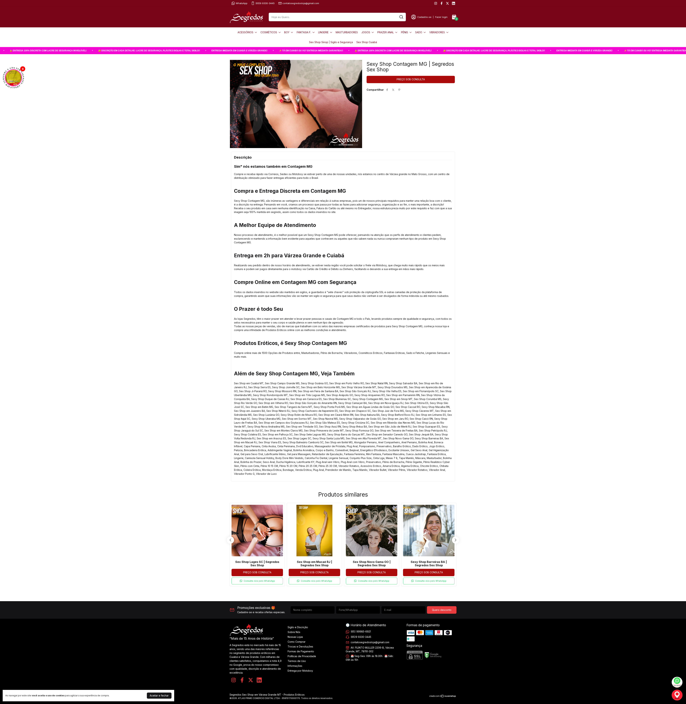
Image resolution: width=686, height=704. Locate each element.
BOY (286, 32)
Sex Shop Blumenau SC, (337, 399)
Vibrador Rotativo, (349, 465)
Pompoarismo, (368, 446)
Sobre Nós (294, 632)
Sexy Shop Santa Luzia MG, (329, 438)
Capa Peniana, (253, 446)
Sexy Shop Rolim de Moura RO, (299, 414)
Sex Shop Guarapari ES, (427, 426)
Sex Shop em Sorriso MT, (297, 418)
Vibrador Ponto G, (245, 473)
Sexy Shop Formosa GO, (360, 430)
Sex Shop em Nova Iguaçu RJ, (386, 402)
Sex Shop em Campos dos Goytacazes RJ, (284, 422)
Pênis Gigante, (414, 461)
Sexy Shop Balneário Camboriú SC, (304, 442)
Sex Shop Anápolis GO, (340, 395)
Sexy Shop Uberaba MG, (267, 418)
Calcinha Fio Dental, (317, 458)
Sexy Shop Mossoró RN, (283, 391)
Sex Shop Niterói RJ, (279, 410)
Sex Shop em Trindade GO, (302, 426)
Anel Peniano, (409, 442)
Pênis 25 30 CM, (328, 465)
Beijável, (355, 450)
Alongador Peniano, (366, 442)
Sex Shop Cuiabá (366, 42)
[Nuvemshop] (442, 696)
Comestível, (342, 450)
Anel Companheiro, (389, 442)
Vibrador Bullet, (378, 469)
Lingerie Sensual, (339, 458)
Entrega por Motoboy (300, 670)
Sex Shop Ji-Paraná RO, (253, 391)
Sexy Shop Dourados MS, (393, 387)
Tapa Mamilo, (407, 458)
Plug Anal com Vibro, (353, 461)
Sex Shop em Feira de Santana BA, (319, 391)
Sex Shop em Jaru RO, (396, 418)
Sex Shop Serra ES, (260, 387)
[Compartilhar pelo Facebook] (387, 90)
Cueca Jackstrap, (416, 454)
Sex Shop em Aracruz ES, (272, 438)
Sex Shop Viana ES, (271, 442)
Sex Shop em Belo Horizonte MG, (321, 387)
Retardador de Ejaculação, (328, 454)
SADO (418, 32)
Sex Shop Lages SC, (300, 438)
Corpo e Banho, (325, 450)
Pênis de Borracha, (394, 461)
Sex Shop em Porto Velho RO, (347, 383)
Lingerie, (239, 458)
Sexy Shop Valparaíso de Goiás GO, (360, 418)
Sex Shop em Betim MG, (260, 406)
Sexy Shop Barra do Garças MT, (346, 434)
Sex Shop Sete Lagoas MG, (310, 434)
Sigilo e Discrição (298, 627)
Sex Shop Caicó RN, (422, 418)
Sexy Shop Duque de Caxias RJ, (270, 399)
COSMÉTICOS (268, 32)
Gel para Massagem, (299, 454)
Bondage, (289, 469)
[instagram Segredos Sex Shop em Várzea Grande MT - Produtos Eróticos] (436, 3)
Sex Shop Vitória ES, (417, 402)
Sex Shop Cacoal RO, (409, 406)
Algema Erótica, (410, 465)
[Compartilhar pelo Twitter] (393, 90)
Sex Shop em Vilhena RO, (274, 402)
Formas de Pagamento (301, 651)
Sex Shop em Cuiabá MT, (249, 383)
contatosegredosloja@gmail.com (300, 3)
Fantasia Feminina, (355, 454)
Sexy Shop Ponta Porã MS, (330, 406)
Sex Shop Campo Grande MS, (283, 383)
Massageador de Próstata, (331, 446)
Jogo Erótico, (437, 446)
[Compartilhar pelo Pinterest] (399, 90)
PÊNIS (404, 32)
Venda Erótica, (304, 469)
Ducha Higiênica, (286, 461)
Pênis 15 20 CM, (289, 465)
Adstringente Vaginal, (280, 450)
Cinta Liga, (379, 458)
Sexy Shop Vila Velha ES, (387, 391)
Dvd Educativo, (305, 446)
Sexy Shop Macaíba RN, (436, 406)
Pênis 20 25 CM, (309, 465)
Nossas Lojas (295, 636)
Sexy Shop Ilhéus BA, (355, 426)
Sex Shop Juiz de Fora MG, (388, 410)
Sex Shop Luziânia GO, (267, 414)
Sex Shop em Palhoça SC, (278, 434)
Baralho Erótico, (402, 446)
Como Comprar (296, 641)
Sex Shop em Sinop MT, (399, 399)
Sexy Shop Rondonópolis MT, (271, 395)
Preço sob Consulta (257, 572)
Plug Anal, (353, 446)
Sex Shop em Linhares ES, (431, 414)
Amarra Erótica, (392, 465)
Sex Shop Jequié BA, (422, 434)
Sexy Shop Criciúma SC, (356, 422)
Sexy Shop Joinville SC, (286, 387)
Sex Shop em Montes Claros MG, (284, 430)
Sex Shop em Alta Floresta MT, (364, 438)
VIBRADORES (437, 32)
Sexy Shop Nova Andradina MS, (266, 426)
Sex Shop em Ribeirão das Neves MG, (394, 422)
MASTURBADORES (347, 32)
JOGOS (365, 32)
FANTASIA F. (304, 32)
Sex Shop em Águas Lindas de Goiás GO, (371, 406)
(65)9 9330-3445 (265, 3)
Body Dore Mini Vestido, (290, 458)
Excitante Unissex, (400, 450)
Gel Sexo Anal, (420, 450)
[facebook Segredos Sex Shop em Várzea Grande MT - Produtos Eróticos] (441, 3)
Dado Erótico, (420, 446)
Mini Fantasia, (374, 454)
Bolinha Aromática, (304, 450)
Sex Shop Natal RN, (377, 383)
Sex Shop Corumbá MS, (428, 399)
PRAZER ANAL (385, 32)
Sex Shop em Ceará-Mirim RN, (336, 414)
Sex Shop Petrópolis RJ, (433, 430)
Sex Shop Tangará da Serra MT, (294, 406)
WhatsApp (241, 3)
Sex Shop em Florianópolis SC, (421, 391)
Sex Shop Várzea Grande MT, (359, 387)
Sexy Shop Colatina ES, (248, 434)
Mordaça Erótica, (272, 469)
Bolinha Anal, (426, 442)
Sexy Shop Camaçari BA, (353, 402)
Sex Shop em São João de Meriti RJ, (390, 426)
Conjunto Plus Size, (361, 458)
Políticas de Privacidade (302, 656)
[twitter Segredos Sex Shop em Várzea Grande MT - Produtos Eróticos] (447, 3)
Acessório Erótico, (372, 465)
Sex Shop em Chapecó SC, (355, 410)
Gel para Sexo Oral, (252, 454)
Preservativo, (385, 446)
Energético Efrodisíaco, (374, 450)
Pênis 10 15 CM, (270, 465)
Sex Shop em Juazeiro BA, (250, 410)
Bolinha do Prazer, (251, 461)
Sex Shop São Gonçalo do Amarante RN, (313, 402)
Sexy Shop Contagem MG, (368, 399)
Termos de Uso (297, 661)
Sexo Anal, (269, 461)
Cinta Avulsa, (269, 446)
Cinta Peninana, (286, 446)
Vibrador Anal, (437, 469)
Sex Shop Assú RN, (330, 426)
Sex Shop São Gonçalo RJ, (356, 391)
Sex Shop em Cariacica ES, (306, 399)
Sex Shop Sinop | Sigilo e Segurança (331, 42)
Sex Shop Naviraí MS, (326, 418)
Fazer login (441, 17)
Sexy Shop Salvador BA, (404, 383)
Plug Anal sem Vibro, (328, 461)
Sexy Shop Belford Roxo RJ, (398, 414)
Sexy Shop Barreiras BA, (429, 438)
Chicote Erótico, (429, 465)
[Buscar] (401, 16)
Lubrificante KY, (306, 461)
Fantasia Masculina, (394, 454)
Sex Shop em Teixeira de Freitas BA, (397, 430)
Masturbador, (435, 458)
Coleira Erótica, (252, 469)
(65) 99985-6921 (361, 631)
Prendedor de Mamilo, (338, 469)
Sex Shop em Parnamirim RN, (403, 395)
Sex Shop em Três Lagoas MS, (307, 395)
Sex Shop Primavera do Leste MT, (324, 430)
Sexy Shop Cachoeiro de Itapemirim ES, (315, 410)
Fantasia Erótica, (436, 454)
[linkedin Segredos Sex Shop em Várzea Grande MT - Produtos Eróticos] (453, 3)
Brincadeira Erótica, (256, 450)
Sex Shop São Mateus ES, (325, 422)
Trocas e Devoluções (300, 646)
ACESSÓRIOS (245, 32)
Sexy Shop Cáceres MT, (420, 410)
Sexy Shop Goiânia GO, (315, 383)
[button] (257, 581)
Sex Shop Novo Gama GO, (399, 438)
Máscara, (421, 458)
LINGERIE (323, 32)
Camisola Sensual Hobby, (260, 458)
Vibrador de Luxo (266, 473)
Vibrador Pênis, (397, 469)
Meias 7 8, (392, 458)
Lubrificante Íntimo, (275, 454)
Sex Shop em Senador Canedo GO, (387, 434)
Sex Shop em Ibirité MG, (339, 442)
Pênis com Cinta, (250, 465)
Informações (295, 665)
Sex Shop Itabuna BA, (368, 414)
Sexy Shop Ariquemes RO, (370, 395)
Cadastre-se (424, 17)
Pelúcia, (239, 450)
